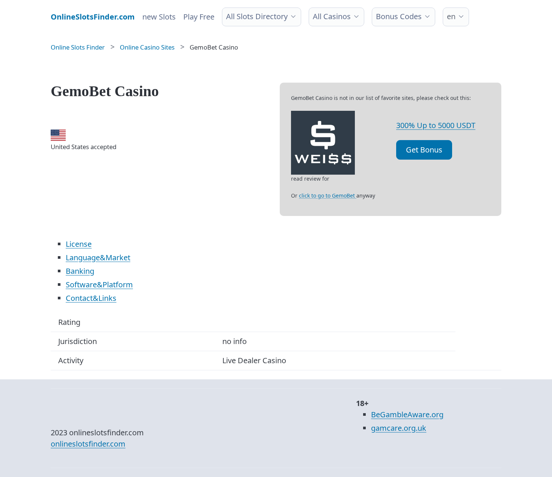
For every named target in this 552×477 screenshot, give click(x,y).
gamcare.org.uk (398, 428)
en (451, 16)
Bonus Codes (399, 16)
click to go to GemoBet (327, 195)
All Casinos (332, 16)
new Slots (159, 17)
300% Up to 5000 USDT (435, 125)
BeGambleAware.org (407, 414)
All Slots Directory (257, 16)
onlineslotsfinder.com (88, 444)
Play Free (198, 17)
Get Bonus (424, 150)
